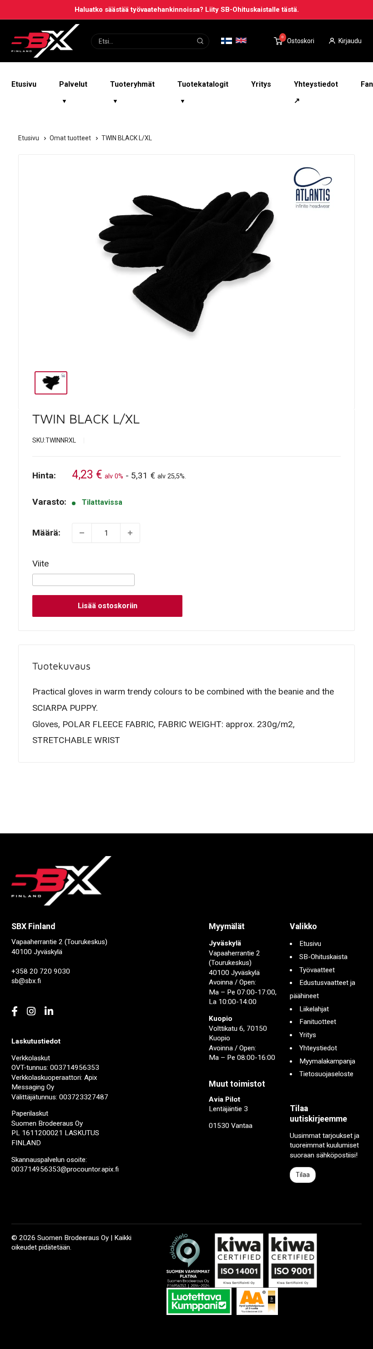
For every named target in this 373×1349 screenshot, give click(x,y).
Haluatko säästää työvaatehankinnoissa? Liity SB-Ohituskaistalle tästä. (187, 9)
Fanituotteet (317, 1022)
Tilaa (303, 1174)
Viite (40, 563)
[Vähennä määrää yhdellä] (81, 532)
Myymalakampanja (327, 1061)
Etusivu (23, 84)
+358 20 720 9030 (40, 971)
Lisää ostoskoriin (107, 605)
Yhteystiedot (318, 1048)
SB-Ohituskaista (323, 957)
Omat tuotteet (71, 138)
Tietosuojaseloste (326, 1074)
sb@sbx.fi (26, 981)
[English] (241, 40)
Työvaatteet (317, 970)
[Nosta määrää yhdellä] (130, 532)
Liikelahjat (314, 1009)
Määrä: (46, 532)
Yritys (261, 84)
